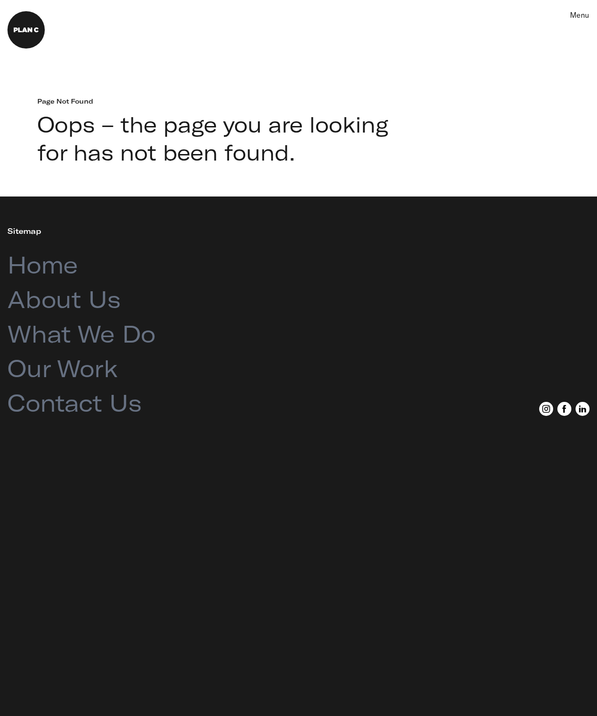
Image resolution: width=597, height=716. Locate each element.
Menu (579, 14)
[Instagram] (546, 409)
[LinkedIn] (583, 409)
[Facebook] (564, 409)
